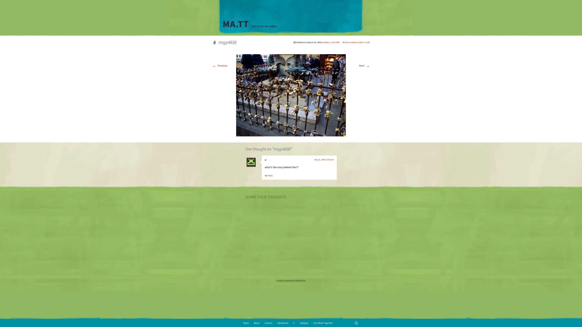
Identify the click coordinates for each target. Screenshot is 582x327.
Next (364, 65)
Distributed (282, 323)
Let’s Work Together (323, 323)
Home (246, 323)
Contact (268, 323)
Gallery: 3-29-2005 (332, 42)
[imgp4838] (291, 95)
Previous (219, 65)
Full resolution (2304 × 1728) (357, 42)
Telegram (303, 323)
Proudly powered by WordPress (291, 280)
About (257, 323)
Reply (270, 175)
